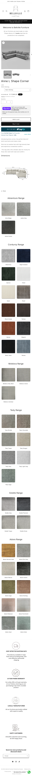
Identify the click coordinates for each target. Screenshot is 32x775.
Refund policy (27, 769)
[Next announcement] (29, 21)
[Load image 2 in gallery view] (16, 74)
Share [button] (4, 191)
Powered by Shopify (18, 769)
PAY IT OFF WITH (11, 129)
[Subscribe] (27, 756)
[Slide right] (30, 75)
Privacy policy (8, 771)
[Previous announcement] (3, 21)
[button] (3, 11)
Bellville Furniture (9, 769)
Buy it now (16, 124)
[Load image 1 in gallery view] (7, 74)
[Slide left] (1, 75)
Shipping (3, 96)
